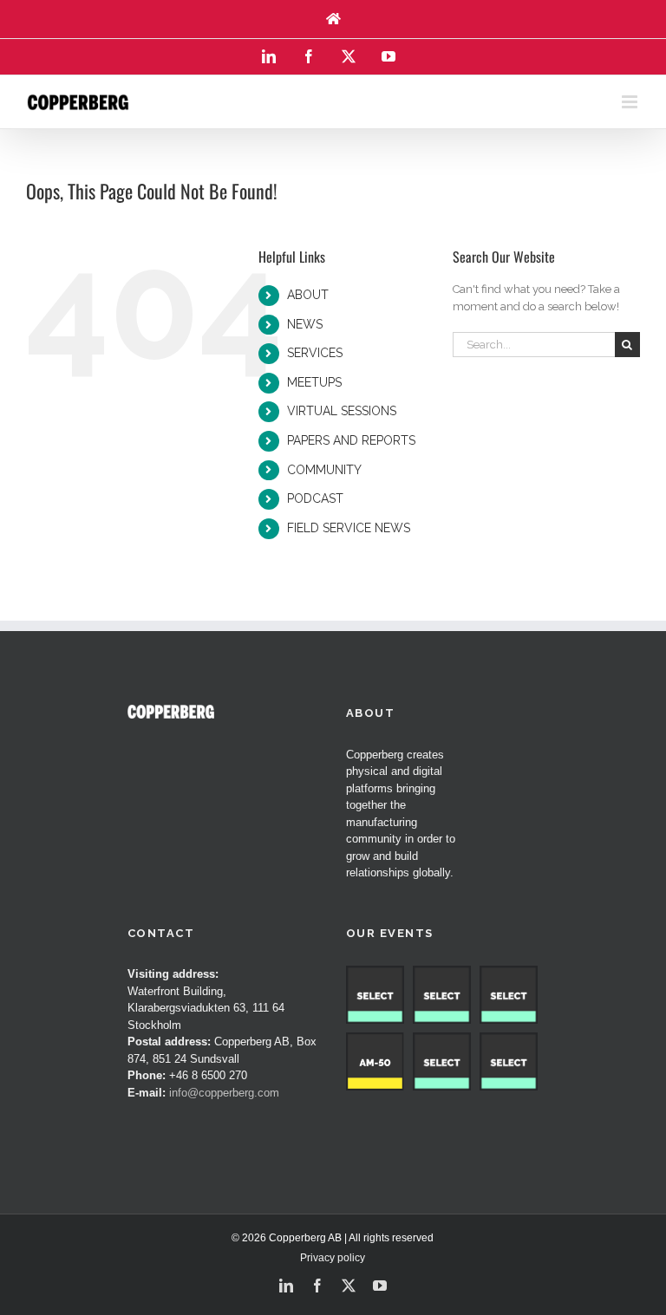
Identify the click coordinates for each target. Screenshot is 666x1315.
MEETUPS (314, 382)
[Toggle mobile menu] (631, 102)
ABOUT (308, 295)
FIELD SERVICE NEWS (348, 528)
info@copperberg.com (224, 1092)
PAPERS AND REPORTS (351, 440)
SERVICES (315, 353)
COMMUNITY (324, 470)
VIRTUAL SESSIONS (341, 411)
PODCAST (315, 498)
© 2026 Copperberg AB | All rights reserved (333, 1238)
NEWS (305, 324)
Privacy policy (332, 1258)
